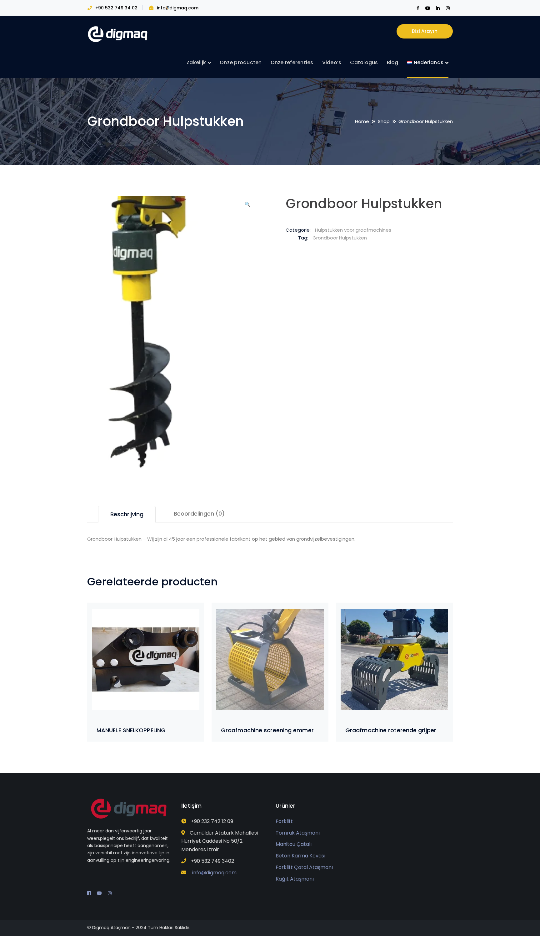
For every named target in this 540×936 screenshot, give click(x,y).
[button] (247, 206)
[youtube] (99, 893)
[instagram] (110, 893)
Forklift (284, 821)
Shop (384, 121)
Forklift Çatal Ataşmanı (304, 867)
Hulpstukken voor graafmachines (353, 230)
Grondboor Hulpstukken (339, 237)
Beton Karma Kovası (300, 855)
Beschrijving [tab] (126, 514)
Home (362, 121)
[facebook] (89, 893)
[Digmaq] (118, 34)
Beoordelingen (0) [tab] (199, 513)
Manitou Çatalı (294, 844)
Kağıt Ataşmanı (295, 878)
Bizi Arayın (425, 31)
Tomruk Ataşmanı (298, 832)
